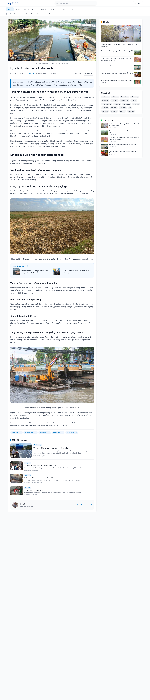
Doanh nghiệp (106, 104)
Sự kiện (53, 9)
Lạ (130, 107)
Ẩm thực (113, 107)
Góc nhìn (114, 111)
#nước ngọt (43, 432)
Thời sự (122, 111)
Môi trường (25, 14)
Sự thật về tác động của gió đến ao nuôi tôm (114, 66)
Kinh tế (134, 100)
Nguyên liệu (124, 100)
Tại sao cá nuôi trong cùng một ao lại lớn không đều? (117, 51)
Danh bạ (62, 9)
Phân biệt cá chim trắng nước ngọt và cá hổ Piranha (117, 73)
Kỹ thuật (115, 97)
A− (76, 73)
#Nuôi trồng (70, 432)
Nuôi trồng (105, 97)
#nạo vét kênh (29, 432)
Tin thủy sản (14, 14)
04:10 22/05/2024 (19, 73)
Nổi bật (9, 9)
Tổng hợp (131, 111)
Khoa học (136, 104)
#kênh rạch (15, 432)
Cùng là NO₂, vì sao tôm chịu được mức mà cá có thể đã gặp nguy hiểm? (116, 59)
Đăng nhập (138, 3)
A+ (80, 73)
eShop (34, 9)
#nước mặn (56, 432)
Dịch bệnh (124, 97)
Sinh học (105, 107)
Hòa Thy (31, 73)
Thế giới (117, 104)
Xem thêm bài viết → (84, 505)
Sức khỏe (123, 107)
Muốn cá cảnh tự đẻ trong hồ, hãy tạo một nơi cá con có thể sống (124, 124)
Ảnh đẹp (105, 111)
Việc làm (26, 9)
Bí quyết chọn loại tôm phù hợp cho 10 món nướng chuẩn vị (116, 81)
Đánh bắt (105, 100)
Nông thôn (126, 104)
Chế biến (114, 100)
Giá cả (18, 9)
